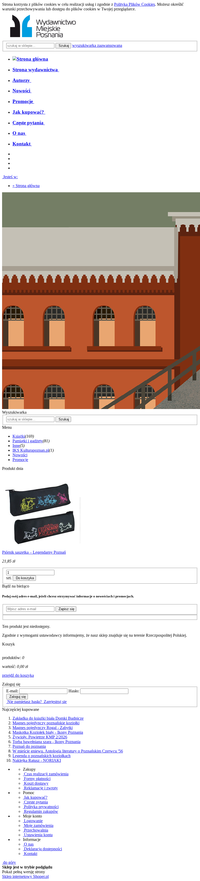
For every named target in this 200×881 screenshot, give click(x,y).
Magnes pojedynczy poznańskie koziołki (45, 723)
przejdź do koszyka (18, 675)
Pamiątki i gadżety (27, 441)
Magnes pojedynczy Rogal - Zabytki (42, 727)
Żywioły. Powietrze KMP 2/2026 (39, 737)
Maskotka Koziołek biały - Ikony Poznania (47, 732)
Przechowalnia (35, 830)
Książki (18, 436)
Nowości (19, 455)
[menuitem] (35, 69)
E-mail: (12, 691)
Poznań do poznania (29, 746)
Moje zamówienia (38, 825)
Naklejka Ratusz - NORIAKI (36, 760)
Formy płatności (37, 778)
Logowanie (33, 821)
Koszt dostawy (35, 783)
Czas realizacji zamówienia (45, 774)
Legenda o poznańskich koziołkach (41, 756)
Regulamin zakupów (40, 811)
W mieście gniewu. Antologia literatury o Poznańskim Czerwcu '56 (67, 751)
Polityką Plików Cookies (134, 4)
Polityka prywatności (41, 807)
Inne (16, 445)
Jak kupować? (35, 797)
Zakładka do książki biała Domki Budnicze (48, 718)
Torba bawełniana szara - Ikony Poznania (46, 741)
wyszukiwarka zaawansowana (97, 45)
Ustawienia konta (38, 835)
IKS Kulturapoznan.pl (30, 450)
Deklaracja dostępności (42, 849)
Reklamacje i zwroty (40, 788)
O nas (28, 844)
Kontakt (30, 853)
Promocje (20, 459)
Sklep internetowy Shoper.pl (25, 876)
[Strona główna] (42, 38)
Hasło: (73, 691)
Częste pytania (35, 802)
